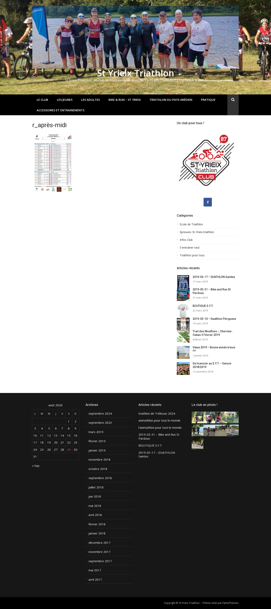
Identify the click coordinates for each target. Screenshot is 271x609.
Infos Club (186, 240)
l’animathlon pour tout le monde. (160, 427)
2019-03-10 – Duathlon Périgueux (214, 318)
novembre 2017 (99, 552)
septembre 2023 (100, 423)
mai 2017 (94, 570)
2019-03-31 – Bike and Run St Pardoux (158, 436)
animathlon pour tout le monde (159, 420)
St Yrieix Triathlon (135, 73)
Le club (42, 100)
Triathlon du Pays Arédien (170, 100)
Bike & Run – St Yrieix (125, 100)
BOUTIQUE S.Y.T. (203, 305)
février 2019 (97, 441)
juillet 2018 (96, 487)
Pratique (208, 100)
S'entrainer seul (189, 247)
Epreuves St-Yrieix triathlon (197, 232)
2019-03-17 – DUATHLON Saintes (214, 277)
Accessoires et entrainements (60, 110)
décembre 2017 (99, 543)
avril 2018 (95, 515)
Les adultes (90, 100)
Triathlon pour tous (192, 255)
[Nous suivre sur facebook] (208, 202)
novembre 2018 (99, 459)
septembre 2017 (100, 561)
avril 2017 (95, 579)
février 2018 (97, 524)
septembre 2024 (100, 413)
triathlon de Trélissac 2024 (156, 413)
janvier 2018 (97, 533)
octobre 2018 (97, 469)
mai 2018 (94, 506)
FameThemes (230, 603)
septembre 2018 (100, 478)
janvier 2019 (97, 450)
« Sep (35, 466)
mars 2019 (95, 432)
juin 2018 (94, 496)
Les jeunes (64, 100)
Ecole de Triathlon (191, 224)
